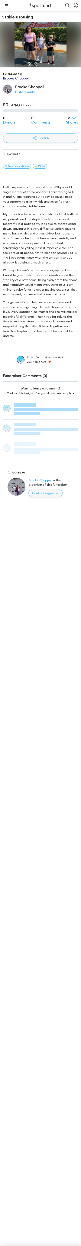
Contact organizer (45, 493)
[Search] (67, 5)
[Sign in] (75, 6)
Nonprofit (13, 154)
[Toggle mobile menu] (6, 5)
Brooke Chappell (40, 480)
